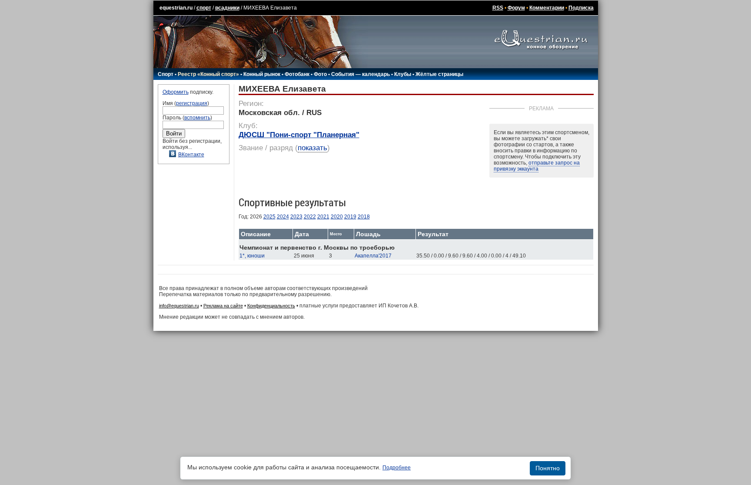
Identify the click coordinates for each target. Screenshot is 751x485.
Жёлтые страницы (439, 74)
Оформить (176, 92)
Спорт (165, 74)
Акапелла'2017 (373, 256)
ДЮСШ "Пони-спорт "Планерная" (299, 135)
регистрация (191, 103)
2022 (310, 217)
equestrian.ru (176, 8)
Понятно (547, 468)
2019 (350, 217)
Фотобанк (297, 74)
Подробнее (396, 468)
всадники (227, 8)
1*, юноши (252, 256)
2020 (337, 217)
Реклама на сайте (223, 305)
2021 (323, 217)
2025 (269, 217)
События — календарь (360, 74)
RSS (497, 8)
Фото (320, 74)
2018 (364, 217)
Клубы (402, 74)
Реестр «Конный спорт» (208, 74)
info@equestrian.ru (179, 305)
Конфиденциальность (271, 305)
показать (312, 148)
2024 (283, 217)
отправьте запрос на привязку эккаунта (537, 166)
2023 (296, 217)
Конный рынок (261, 74)
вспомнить (197, 118)
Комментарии (546, 8)
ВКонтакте (191, 155)
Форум (516, 8)
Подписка (581, 8)
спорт (203, 8)
